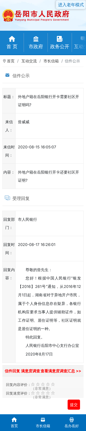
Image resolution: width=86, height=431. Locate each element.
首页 (11, 60)
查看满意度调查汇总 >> (61, 370)
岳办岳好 (71, 426)
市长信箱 (51, 60)
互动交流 (29, 60)
